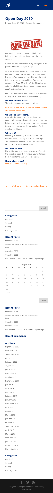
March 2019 (10, 392)
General (29, 23)
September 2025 (12, 347)
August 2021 (10, 366)
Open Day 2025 (11, 240)
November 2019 (11, 373)
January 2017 (10, 441)
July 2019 (9, 384)
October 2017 (10, 422)
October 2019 (10, 377)
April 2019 (9, 388)
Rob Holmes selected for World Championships (24, 259)
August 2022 (10, 358)
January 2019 (10, 400)
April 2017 (9, 430)
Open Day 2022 (11, 255)
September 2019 (12, 381)
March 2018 (10, 415)
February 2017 (11, 438)
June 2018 (9, 407)
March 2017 (10, 434)
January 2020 (10, 369)
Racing (8, 227)
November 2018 (11, 403)
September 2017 (12, 426)
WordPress (26, 489)
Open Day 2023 (11, 251)
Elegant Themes (26, 486)
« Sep (7, 293)
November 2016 (11, 449)
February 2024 (11, 350)
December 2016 (11, 445)
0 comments (39, 23)
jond (9, 23)
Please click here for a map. (16, 163)
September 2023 (12, 354)
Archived (9, 219)
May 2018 (9, 411)
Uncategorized (11, 230)
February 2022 (11, 362)
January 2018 (10, 419)
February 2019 (11, 396)
